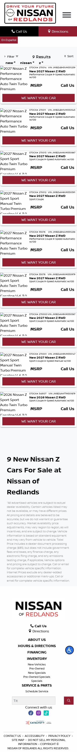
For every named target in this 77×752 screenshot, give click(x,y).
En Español (8, 40)
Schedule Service (36, 691)
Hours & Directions (37, 646)
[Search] (69, 701)
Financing (36, 652)
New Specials (37, 673)
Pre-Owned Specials (36, 677)
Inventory (37, 659)
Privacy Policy (59, 736)
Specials (36, 681)
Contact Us (13, 736)
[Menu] (67, 15)
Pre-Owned (36, 668)
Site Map (18, 740)
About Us (37, 640)
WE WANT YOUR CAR (38, 98)
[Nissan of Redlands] (30, 12)
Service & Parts (37, 685)
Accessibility (35, 736)
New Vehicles (37, 664)
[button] (69, 650)
